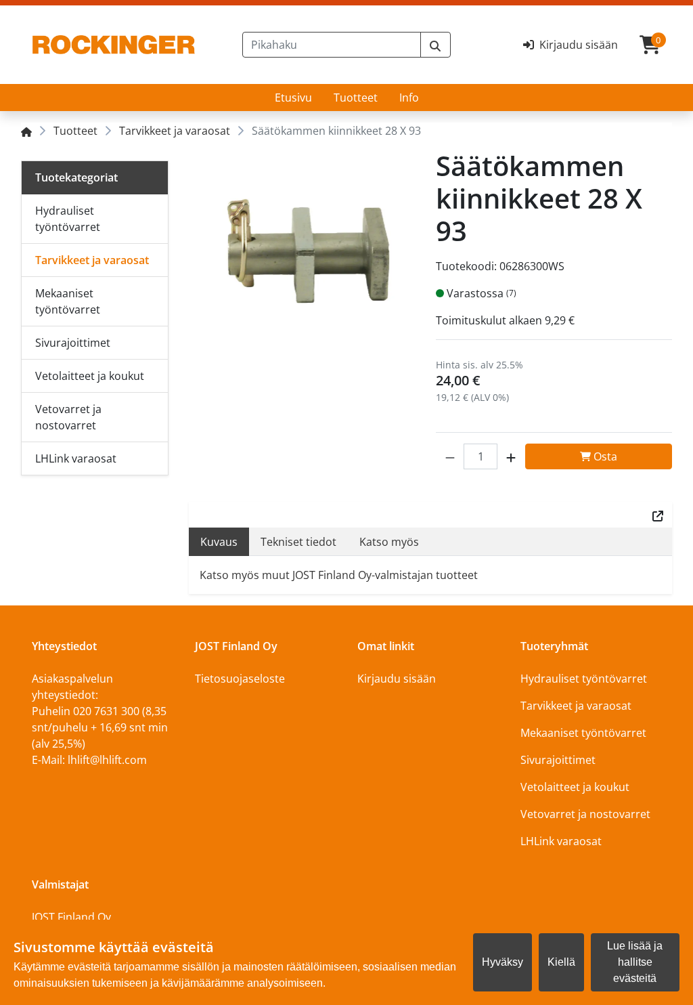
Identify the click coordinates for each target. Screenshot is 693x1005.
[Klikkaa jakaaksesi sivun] (658, 515)
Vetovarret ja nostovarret (585, 814)
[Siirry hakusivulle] (435, 45)
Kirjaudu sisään (396, 678)
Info (409, 97)
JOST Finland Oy (71, 917)
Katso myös (389, 541)
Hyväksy (502, 962)
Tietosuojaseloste (240, 678)
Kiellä (561, 962)
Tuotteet (356, 97)
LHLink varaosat (561, 841)
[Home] (26, 130)
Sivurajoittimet (558, 759)
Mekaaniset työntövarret (583, 732)
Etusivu (293, 97)
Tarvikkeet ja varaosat (174, 130)
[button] (450, 456)
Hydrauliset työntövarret (583, 678)
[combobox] (331, 45)
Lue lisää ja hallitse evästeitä (635, 962)
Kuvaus (219, 541)
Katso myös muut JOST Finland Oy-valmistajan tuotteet (339, 575)
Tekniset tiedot (298, 541)
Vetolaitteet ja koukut (574, 786)
